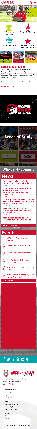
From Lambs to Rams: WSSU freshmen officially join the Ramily (18, 182)
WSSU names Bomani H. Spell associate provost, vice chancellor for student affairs (17, 210)
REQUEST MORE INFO (7, 86)
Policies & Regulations (11, 409)
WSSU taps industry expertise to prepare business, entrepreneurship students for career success (17, 191)
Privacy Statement (10, 389)
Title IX (7, 395)
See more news (9, 225)
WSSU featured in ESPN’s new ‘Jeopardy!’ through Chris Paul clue (18, 219)
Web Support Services (11, 404)
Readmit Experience (22, 14)
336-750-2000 (10, 384)
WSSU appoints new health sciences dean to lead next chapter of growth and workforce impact (18, 201)
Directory (7, 413)
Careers (7, 418)
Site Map (7, 401)
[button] (1, 13)
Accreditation (8, 392)
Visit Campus (8, 416)
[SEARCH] (30, 2)
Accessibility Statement (11, 407)
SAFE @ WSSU (9, 398)
